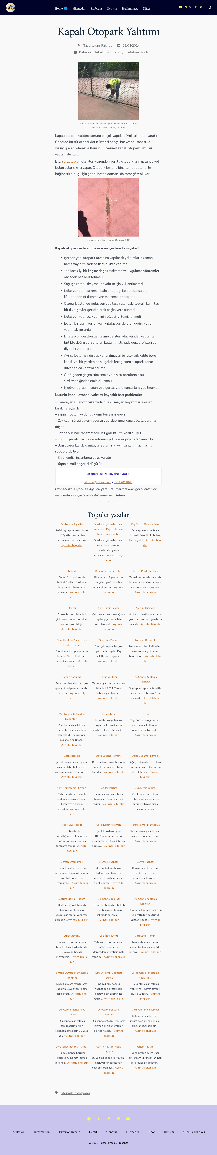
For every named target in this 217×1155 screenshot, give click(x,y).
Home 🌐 (61, 8)
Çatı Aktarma (72, 756)
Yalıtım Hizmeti (145, 608)
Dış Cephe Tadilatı (109, 899)
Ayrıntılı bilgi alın (71, 545)
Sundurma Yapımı (145, 788)
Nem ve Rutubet (145, 640)
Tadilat (72, 571)
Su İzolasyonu (72, 936)
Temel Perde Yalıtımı (145, 571)
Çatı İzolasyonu (108, 936)
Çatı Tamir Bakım (108, 608)
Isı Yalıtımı (108, 714)
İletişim (112, 8)
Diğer (146, 8)
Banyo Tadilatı (145, 862)
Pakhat (106, 45)
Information (113, 52)
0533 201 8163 (123, 482)
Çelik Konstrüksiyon (108, 825)
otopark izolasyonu (75, 1093)
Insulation (131, 52)
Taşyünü (145, 714)
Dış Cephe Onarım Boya (145, 524)
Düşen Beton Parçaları (108, 571)
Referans (96, 8)
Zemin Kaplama (72, 677)
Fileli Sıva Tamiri (72, 825)
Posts (144, 52)
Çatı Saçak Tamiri (145, 936)
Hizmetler (79, 8)
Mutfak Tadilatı (108, 862)
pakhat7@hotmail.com (97, 482)
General (111, 1132)
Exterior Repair (69, 1132)
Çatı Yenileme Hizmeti (145, 1009)
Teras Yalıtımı (108, 677)
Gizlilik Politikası (194, 1132)
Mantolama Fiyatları (72, 524)
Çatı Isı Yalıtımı (109, 788)
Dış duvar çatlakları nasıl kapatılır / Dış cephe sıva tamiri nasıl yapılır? (108, 529)
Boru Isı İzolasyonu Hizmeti (72, 1046)
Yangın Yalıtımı (145, 1046)
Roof (151, 1132)
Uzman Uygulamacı (72, 862)
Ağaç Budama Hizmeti (145, 756)
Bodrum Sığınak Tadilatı (72, 899)
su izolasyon (71, 161)
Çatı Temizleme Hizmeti (71, 788)
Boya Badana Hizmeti (108, 756)
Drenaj (72, 608)
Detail (98, 52)
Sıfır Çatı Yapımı (108, 640)
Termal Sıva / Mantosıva (145, 825)
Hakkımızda (130, 8)
